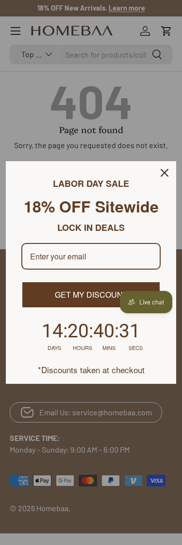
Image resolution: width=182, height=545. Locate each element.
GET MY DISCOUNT (91, 294)
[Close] (164, 172)
